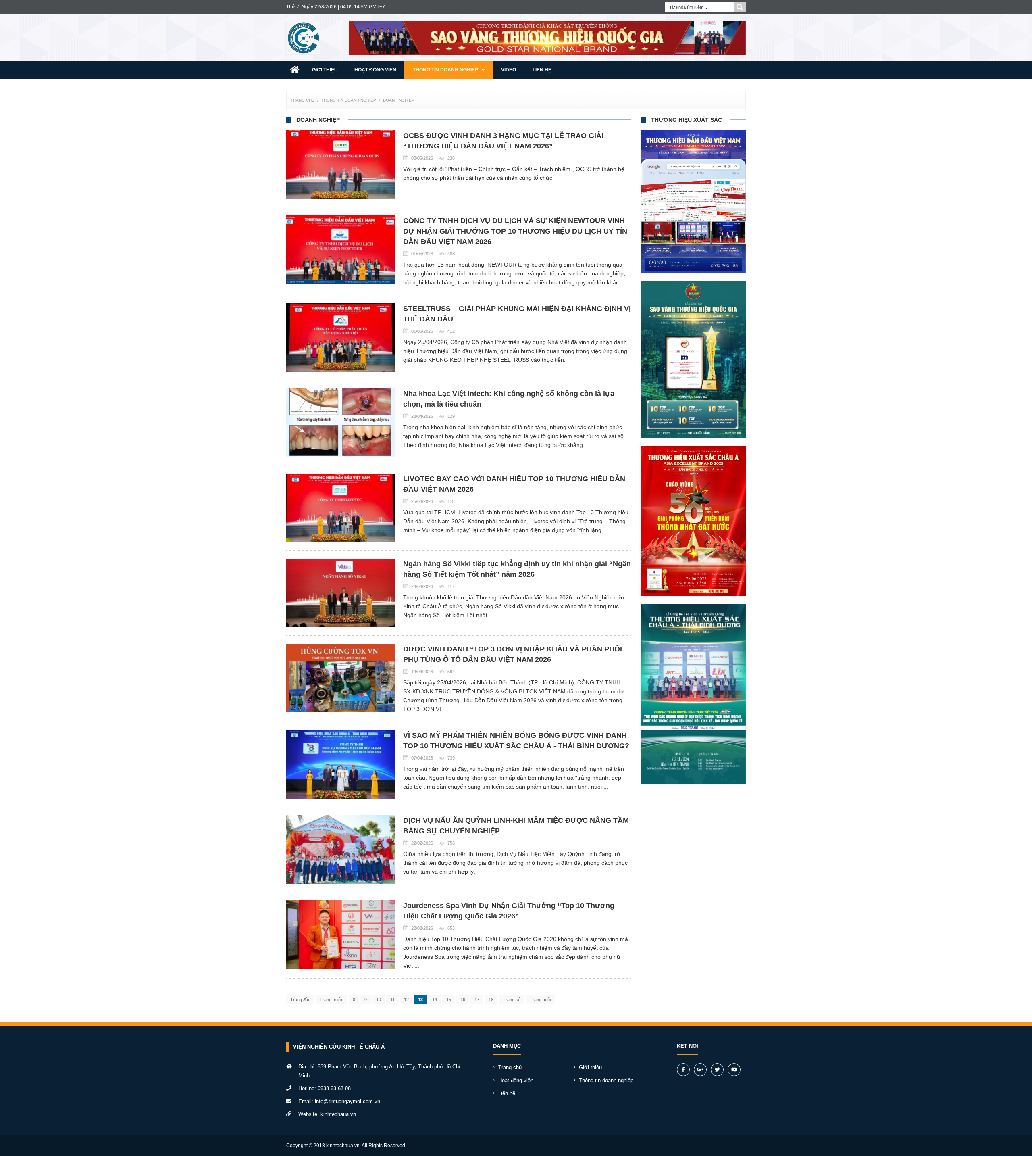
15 (448, 999)
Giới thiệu (325, 70)
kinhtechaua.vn (338, 1114)
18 (491, 999)
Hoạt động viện (375, 70)
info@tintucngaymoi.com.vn (347, 1101)
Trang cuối (540, 999)
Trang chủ (302, 100)
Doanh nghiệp (398, 100)
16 (462, 999)
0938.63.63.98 (334, 1088)
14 (434, 999)
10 (378, 999)
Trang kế (511, 999)
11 (392, 999)
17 (476, 999)
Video (508, 70)
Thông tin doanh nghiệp (446, 70)
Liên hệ (542, 70)
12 (406, 999)
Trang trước (331, 999)
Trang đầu (300, 999)
